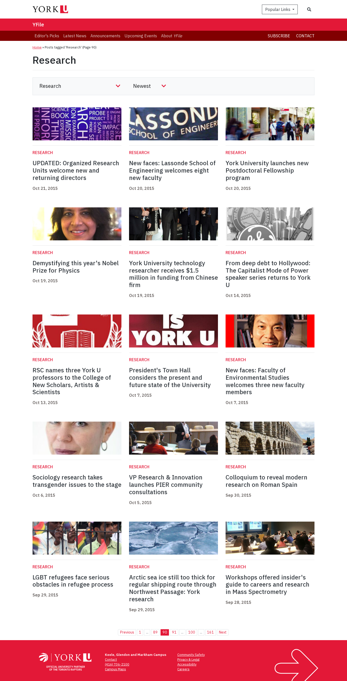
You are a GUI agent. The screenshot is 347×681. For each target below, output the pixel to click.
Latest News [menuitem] (74, 35)
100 (191, 632)
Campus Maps (115, 669)
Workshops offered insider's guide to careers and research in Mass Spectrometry (267, 584)
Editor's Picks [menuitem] (47, 35)
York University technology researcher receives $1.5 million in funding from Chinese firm (173, 274)
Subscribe (279, 35)
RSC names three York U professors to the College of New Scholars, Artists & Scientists (72, 381)
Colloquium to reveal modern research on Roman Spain (266, 481)
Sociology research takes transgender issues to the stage (77, 481)
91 (174, 632)
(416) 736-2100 (117, 664)
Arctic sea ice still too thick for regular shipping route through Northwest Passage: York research (172, 588)
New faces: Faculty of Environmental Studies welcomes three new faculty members (265, 381)
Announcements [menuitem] (105, 35)
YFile (38, 24)
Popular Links (278, 9)
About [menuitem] (171, 35)
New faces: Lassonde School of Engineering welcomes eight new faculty (172, 170)
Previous (127, 632)
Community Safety (191, 655)
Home (37, 47)
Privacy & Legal (188, 659)
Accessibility (186, 664)
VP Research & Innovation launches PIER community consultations (165, 484)
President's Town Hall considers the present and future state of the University (170, 377)
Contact (305, 35)
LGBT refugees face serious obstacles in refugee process (73, 581)
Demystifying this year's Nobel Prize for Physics (76, 266)
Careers (183, 669)
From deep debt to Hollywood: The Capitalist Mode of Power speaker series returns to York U (268, 274)
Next (223, 632)
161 (210, 632)
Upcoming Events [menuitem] (140, 35)
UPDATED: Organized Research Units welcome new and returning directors (76, 170)
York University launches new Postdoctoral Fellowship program (267, 170)
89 (155, 632)
